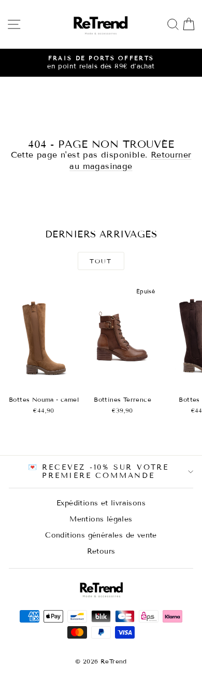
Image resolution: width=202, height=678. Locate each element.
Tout (101, 261)
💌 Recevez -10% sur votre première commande (98, 471)
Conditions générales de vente (101, 535)
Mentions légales (100, 519)
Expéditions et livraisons (101, 503)
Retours (101, 551)
